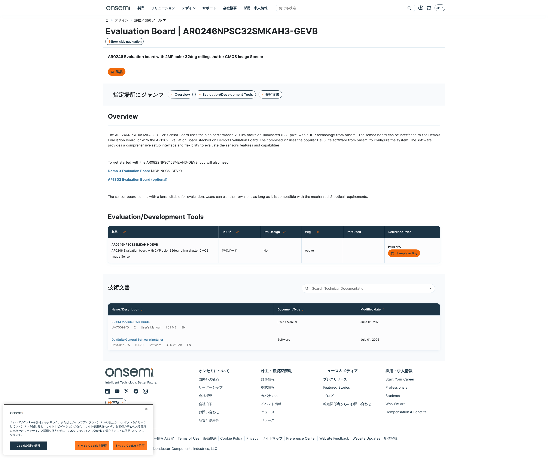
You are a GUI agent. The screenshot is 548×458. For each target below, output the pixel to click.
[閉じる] (146, 409)
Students (393, 396)
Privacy (252, 438)
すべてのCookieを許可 (129, 445)
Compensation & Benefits (406, 412)
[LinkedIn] (108, 391)
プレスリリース (335, 379)
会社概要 (205, 396)
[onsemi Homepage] (118, 8)
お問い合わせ (209, 412)
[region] (78, 429)
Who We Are (395, 404)
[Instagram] (145, 391)
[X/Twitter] (127, 391)
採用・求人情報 (399, 370)
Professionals (396, 387)
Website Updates (366, 438)
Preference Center (301, 438)
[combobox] (340, 8)
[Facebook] (137, 391)
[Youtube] (118, 391)
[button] (409, 8)
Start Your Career (400, 379)
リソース (268, 420)
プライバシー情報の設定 (155, 438)
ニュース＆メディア (340, 370)
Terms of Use (188, 438)
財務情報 (268, 379)
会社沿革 (205, 404)
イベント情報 (271, 404)
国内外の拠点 (209, 379)
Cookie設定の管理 (28, 445)
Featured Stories (336, 387)
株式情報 (268, 387)
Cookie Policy (231, 438)
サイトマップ (272, 438)
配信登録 (391, 438)
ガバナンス (269, 396)
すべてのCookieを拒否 (92, 445)
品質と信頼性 (209, 420)
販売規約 (210, 438)
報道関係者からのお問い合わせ (347, 404)
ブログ (328, 396)
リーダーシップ (211, 387)
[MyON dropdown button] (421, 8)
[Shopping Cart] (430, 8)
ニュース (268, 412)
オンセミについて (214, 370)
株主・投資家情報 (276, 370)
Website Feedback (334, 438)
